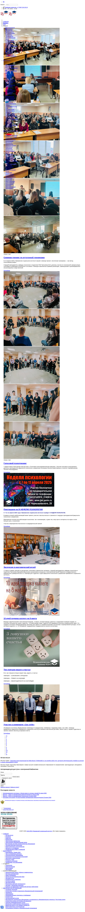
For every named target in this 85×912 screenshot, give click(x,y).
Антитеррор (7, 808)
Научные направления (9, 101)
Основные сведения (11, 135)
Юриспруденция (10, 90)
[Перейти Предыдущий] (6, 737)
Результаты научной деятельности (11, 117)
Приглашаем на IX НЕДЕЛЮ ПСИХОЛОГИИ (23, 509)
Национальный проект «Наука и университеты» (10, 98)
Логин (2, 772)
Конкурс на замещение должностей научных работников (11, 124)
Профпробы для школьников (10, 85)
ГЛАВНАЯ (5, 23)
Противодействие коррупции (11, 46)
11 (6, 751)
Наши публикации (10, 103)
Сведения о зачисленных (9, 78)
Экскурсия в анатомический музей (20, 567)
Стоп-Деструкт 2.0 (8, 809)
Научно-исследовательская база (11, 106)
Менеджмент (9, 92)
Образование (9, 144)
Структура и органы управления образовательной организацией (11, 139)
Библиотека (10, 32)
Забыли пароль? (5, 787)
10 (6, 750)
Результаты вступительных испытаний (9, 75)
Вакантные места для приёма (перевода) (10, 178)
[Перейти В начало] (6, 736)
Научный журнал (10, 115)
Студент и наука (10, 113)
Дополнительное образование (11, 71)
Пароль (2, 775)
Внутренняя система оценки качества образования (10, 42)
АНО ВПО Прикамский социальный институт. (40, 831)
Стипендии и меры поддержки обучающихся (10, 165)
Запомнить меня (7, 778)
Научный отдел (9, 109)
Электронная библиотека (10, 34)
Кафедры (10, 30)
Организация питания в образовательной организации (10, 186)
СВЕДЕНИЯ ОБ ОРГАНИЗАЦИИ (10, 131)
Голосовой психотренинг (15, 463)
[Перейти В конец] (6, 754)
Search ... (3, 4)
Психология (8, 89)
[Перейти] (8, 814)
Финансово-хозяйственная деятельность (9, 174)
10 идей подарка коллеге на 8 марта (20, 618)
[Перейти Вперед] (6, 753)
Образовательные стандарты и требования (10, 147)
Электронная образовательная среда (10, 37)
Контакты (9, 29)
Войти (2, 785)
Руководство (9, 149)
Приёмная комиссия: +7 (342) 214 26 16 (16, 7)
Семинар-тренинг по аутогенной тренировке (24, 257)
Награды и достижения (9, 52)
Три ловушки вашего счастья (17, 670)
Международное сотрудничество (11, 49)
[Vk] (3, 2)
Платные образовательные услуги (10, 170)
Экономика (8, 93)
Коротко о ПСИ (10, 80)
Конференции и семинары (9, 111)
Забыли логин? (14, 787)
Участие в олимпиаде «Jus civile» (19, 725)
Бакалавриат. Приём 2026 (10, 65)
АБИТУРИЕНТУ (6, 60)
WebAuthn (3, 783)
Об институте (11, 27)
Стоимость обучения (9, 83)
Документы (8, 142)
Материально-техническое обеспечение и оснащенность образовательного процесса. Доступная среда (11, 158)
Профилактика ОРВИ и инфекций (10, 55)
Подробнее (7, 270)
